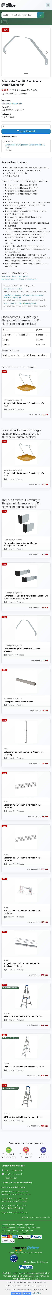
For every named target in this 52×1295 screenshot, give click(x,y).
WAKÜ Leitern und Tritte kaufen (13, 1208)
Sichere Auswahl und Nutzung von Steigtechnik (19, 279)
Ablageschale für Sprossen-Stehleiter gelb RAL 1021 (25, 146)
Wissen (12, 1225)
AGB (21, 1231)
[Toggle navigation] (4, 21)
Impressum (28, 1231)
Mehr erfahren (36, 1293)
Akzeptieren (16, 1293)
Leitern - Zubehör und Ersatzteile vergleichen (20, 303)
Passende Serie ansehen (13, 289)
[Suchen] (40, 15)
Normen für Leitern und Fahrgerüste (14, 276)
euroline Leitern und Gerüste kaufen (14, 1192)
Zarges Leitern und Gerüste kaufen (14, 1213)
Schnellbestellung (23, 1228)
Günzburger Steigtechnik (11, 103)
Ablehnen (27, 1293)
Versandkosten (45, 1217)
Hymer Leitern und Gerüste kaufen (14, 1206)
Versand (4, 1225)
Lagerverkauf (29, 1225)
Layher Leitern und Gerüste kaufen (14, 1201)
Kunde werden (11, 1178)
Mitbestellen (10, 142)
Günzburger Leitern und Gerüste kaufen (16, 1194)
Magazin (19, 1225)
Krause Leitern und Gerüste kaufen (14, 1199)
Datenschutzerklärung (9, 1231)
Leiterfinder (36, 1228)
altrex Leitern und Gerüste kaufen (13, 1187)
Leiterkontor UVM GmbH (17, 1233)
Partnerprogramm (8, 1228)
